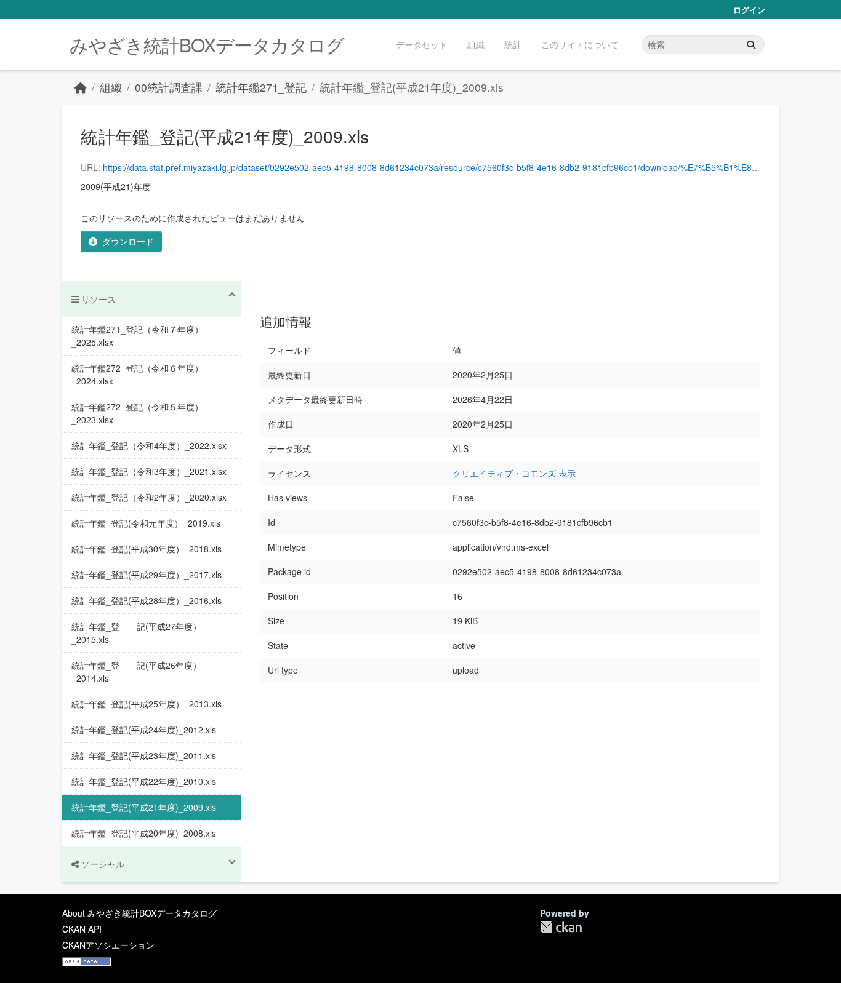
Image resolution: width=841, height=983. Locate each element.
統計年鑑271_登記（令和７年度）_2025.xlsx (137, 335)
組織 (476, 44)
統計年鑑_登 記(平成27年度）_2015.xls (136, 632)
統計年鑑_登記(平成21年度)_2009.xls (412, 87)
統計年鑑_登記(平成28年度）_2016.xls (146, 600)
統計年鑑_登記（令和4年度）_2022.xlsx (149, 445)
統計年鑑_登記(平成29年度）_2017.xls (146, 574)
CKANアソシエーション (108, 945)
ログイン (749, 9)
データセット (422, 44)
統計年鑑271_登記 (261, 87)
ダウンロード (128, 241)
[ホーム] (80, 87)
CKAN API (82, 929)
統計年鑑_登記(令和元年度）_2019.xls (145, 523)
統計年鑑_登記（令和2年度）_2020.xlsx (149, 497)
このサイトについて (580, 44)
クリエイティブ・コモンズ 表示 (514, 473)
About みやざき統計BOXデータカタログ (139, 913)
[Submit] (751, 44)
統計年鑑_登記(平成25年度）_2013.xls (146, 704)
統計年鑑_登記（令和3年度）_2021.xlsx (149, 471)
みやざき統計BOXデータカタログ (207, 44)
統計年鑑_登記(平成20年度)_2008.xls (143, 833)
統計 (512, 44)
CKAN (561, 927)
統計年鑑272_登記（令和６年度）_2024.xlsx (137, 374)
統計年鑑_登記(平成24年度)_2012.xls (143, 729)
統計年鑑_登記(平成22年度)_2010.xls (143, 781)
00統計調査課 (169, 87)
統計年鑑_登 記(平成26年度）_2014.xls (136, 671)
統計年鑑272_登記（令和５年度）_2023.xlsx (137, 413)
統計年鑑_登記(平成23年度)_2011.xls (143, 755)
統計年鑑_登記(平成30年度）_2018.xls (146, 549)
